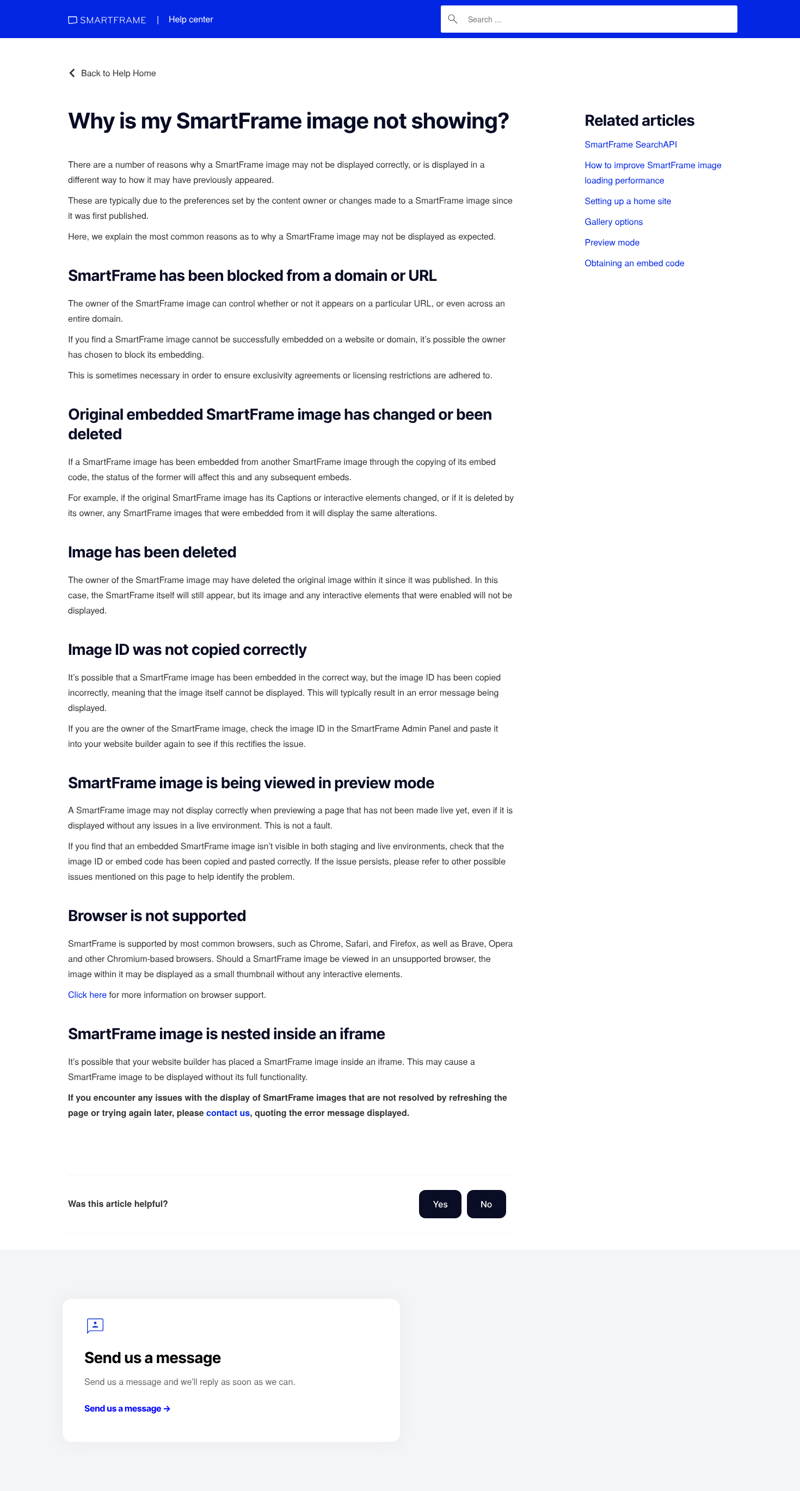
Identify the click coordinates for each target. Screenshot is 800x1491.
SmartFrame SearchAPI (631, 144)
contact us (228, 1112)
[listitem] (656, 144)
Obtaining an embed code (635, 262)
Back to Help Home (118, 72)
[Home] (107, 19)
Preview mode (612, 242)
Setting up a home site (628, 200)
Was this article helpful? (118, 1203)
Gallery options (614, 221)
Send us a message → (127, 1408)
